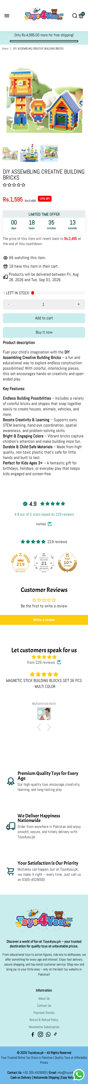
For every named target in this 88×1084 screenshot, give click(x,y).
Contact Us (44, 1006)
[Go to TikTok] (55, 1035)
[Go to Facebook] (32, 1035)
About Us (44, 998)
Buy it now (44, 332)
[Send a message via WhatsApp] (79, 1075)
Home (5, 49)
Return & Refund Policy (44, 1020)
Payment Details (44, 1013)
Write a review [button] (44, 619)
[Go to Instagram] (40, 1035)
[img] (44, 657)
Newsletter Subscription (44, 1027)
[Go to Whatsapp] (48, 1035)
